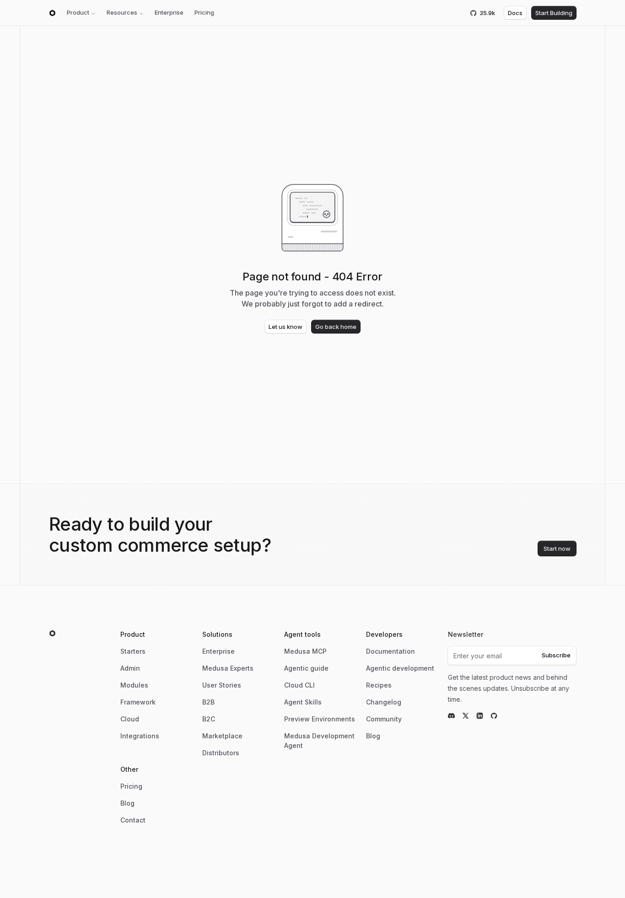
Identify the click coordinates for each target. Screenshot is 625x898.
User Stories (221, 685)
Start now (557, 548)
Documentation (390, 651)
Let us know (285, 326)
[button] (81, 12)
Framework (138, 702)
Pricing (204, 12)
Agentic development (400, 668)
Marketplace (222, 736)
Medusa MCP (305, 651)
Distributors (220, 753)
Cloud (129, 719)
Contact (132, 820)
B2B (208, 702)
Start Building (553, 12)
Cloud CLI (299, 685)
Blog (373, 736)
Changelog (383, 702)
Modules (134, 685)
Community (384, 719)
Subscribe (556, 655)
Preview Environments (319, 719)
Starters (132, 651)
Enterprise (169, 12)
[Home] (52, 13)
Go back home (335, 326)
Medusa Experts (227, 668)
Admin (130, 668)
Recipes (379, 685)
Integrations (139, 736)
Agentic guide (306, 668)
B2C (208, 719)
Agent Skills (303, 702)
